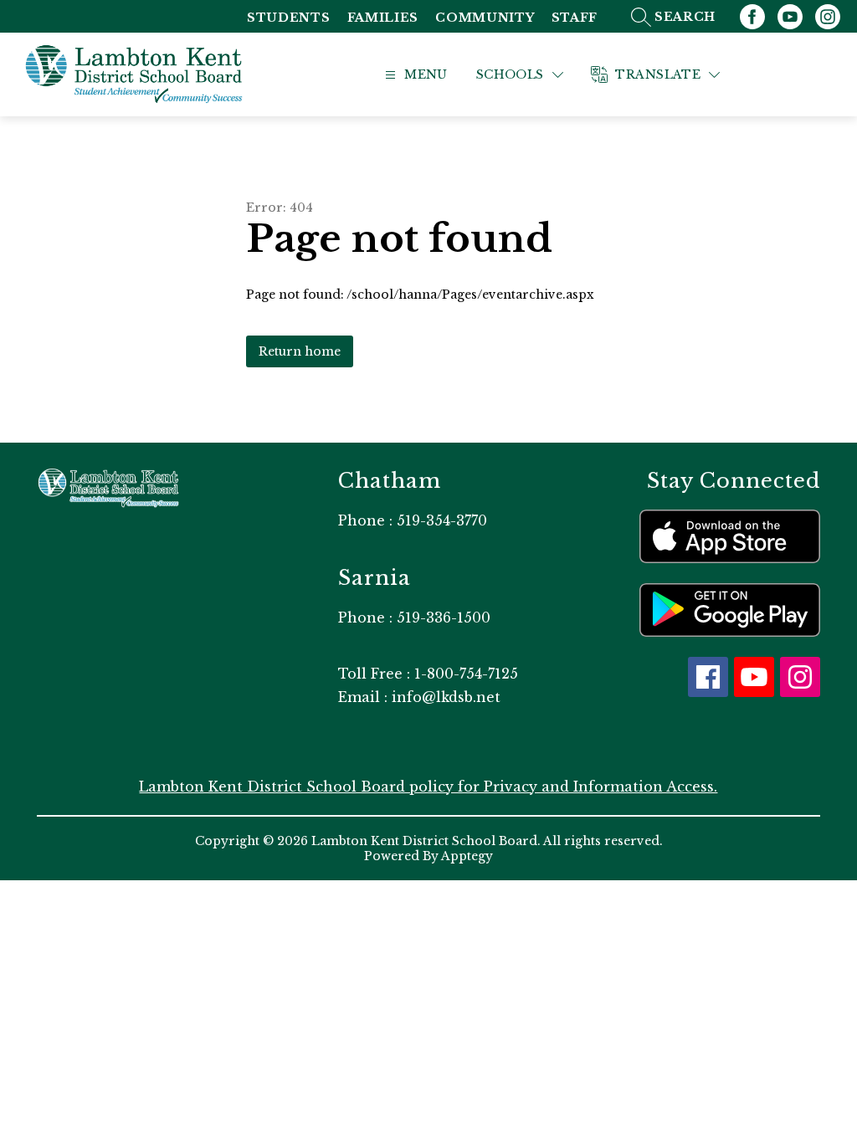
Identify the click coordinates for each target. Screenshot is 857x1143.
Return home (300, 351)
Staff (575, 18)
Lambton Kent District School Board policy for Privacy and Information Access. (428, 786)
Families (383, 18)
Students (289, 18)
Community (484, 18)
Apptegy (467, 856)
